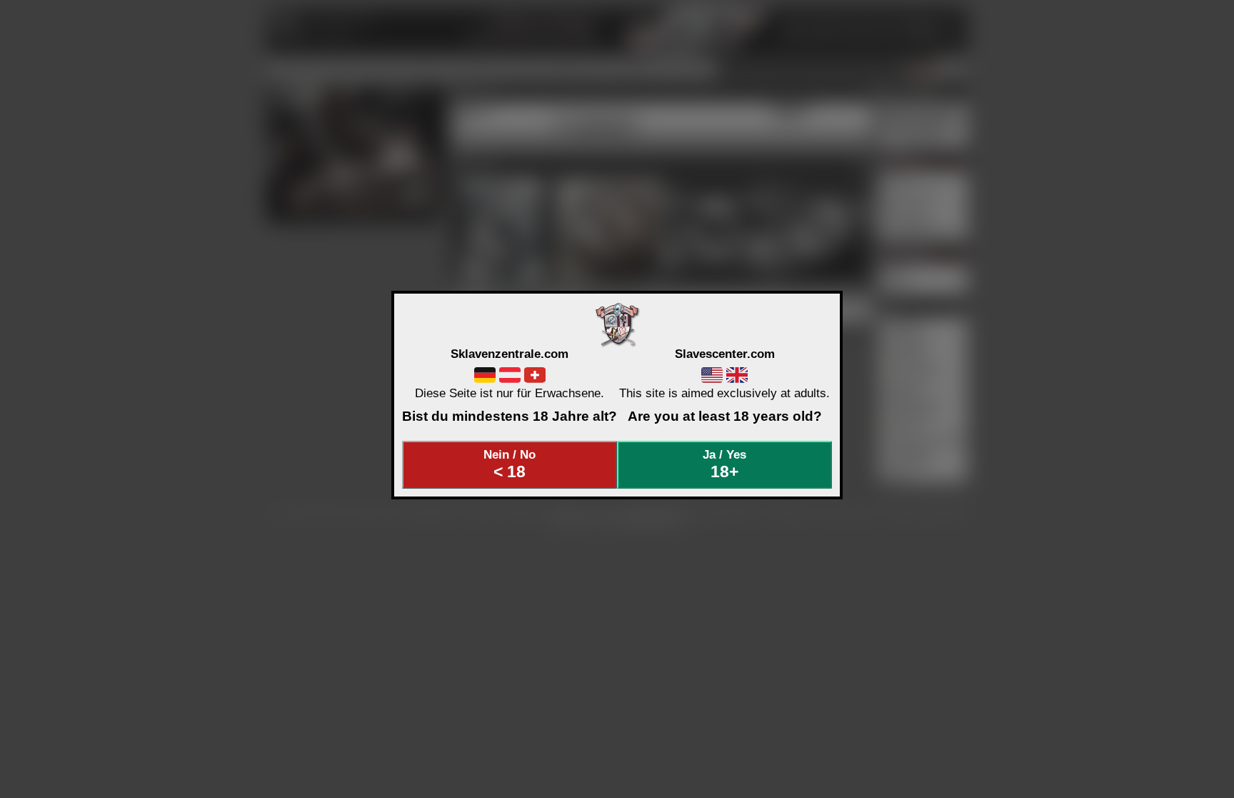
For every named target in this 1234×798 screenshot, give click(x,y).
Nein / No (509, 464)
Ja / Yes (724, 464)
